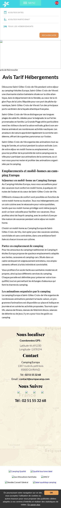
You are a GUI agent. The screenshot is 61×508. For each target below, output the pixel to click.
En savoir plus (34, 504)
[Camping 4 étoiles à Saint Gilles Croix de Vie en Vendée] (5, 4)
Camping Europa (30, 362)
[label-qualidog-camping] (44, 483)
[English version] (57, 2)
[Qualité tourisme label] (41, 472)
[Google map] (30, 435)
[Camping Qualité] (17, 472)
